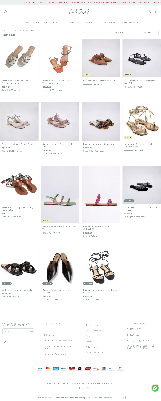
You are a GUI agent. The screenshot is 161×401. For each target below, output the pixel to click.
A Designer (49, 335)
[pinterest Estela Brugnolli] (5, 342)
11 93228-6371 (133, 335)
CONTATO (48, 329)
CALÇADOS (13, 30)
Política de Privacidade (55, 354)
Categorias (24, 30)
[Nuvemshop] (80, 388)
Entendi (120, 397)
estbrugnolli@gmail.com (138, 340)
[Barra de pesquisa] (5, 12)
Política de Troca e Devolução (58, 340)
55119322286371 (134, 329)
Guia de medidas (107, 23)
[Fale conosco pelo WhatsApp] (155, 388)
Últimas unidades (31, 23)
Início (4, 30)
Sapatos (88, 23)
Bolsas (72, 23)
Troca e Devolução (129, 23)
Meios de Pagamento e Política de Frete (58, 347)
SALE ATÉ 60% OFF (53, 23)
